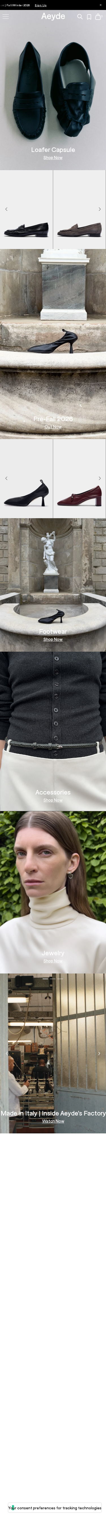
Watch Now (53, 1121)
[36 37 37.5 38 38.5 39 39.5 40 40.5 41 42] (26, 242)
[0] (98, 16)
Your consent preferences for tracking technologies (54, 1507)
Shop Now (53, 157)
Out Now (53, 427)
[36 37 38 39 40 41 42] (79, 242)
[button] (100, 209)
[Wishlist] (89, 17)
